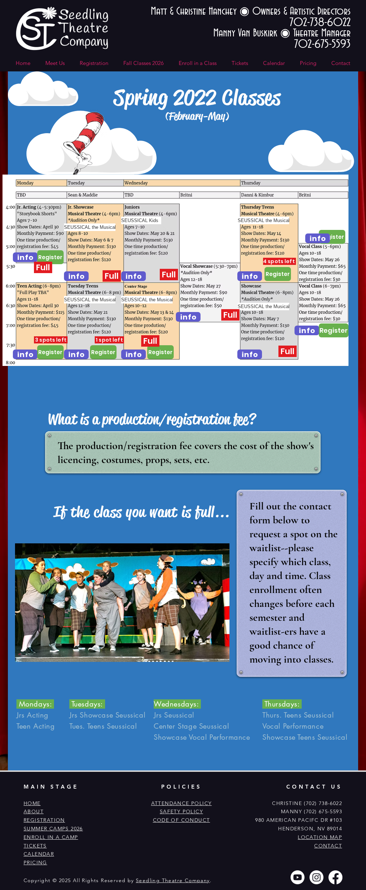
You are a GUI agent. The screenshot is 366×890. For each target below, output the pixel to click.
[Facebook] (335, 877)
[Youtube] (298, 877)
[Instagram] (316, 877)
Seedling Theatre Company (173, 880)
